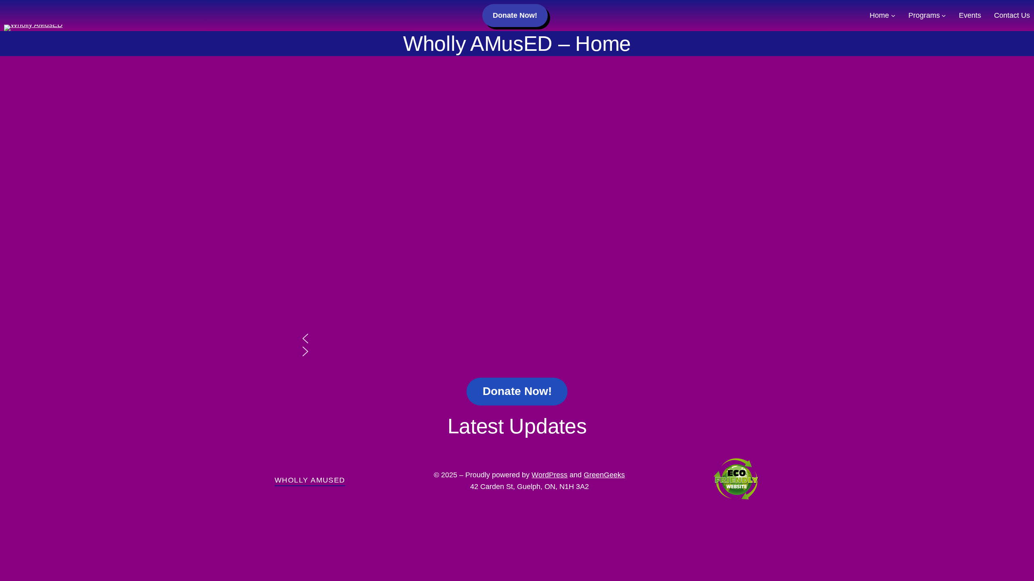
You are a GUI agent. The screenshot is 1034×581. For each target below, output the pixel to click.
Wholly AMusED (310, 480)
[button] (517, 338)
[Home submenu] (893, 15)
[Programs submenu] (944, 15)
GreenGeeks (604, 475)
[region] (517, 223)
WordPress (549, 475)
